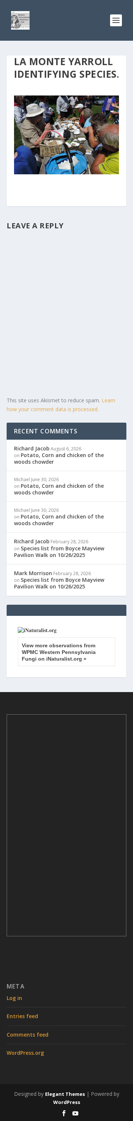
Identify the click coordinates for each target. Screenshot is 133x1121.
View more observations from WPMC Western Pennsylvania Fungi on (59, 652)
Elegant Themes (65, 1094)
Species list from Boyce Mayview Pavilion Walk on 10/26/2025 (59, 551)
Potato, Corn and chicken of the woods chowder (59, 458)
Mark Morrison (33, 573)
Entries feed (22, 1016)
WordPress (66, 1102)
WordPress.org (25, 1052)
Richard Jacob (32, 448)
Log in (14, 997)
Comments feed (27, 1034)
